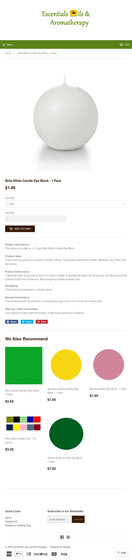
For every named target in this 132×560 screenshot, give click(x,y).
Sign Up (78, 519)
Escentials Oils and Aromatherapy (30, 546)
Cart (126, 44)
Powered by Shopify (60, 546)
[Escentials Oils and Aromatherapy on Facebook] (62, 537)
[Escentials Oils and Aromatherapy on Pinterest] (68, 537)
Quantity (9, 197)
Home (8, 53)
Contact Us (11, 521)
